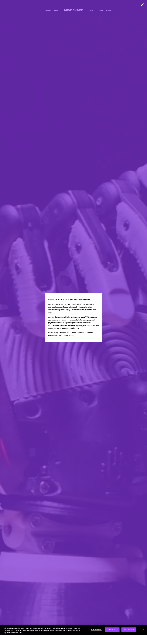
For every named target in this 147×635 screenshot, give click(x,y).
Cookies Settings (96, 630)
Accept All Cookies (129, 630)
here (20, 633)
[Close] (143, 629)
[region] (73, 630)
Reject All (112, 630)
